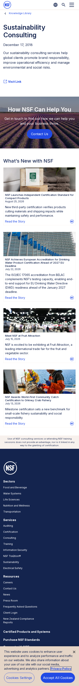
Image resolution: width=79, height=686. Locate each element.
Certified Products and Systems (26, 631)
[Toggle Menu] (72, 5)
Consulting (9, 537)
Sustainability (11, 562)
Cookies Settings (19, 678)
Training (8, 543)
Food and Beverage (15, 487)
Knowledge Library (20, 13)
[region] (39, 666)
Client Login (10, 612)
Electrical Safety (12, 568)
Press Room (10, 600)
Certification (10, 531)
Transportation (12, 511)
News (6, 594)
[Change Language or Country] (55, 5)
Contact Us (9, 588)
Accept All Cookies (58, 678)
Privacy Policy (61, 668)
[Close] (74, 651)
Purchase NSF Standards (21, 639)
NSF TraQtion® (12, 556)
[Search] (64, 5)
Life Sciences (11, 499)
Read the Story (15, 221)
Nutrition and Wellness (16, 505)
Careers (8, 582)
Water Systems (12, 493)
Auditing (8, 525)
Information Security (15, 549)
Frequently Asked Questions (20, 606)
